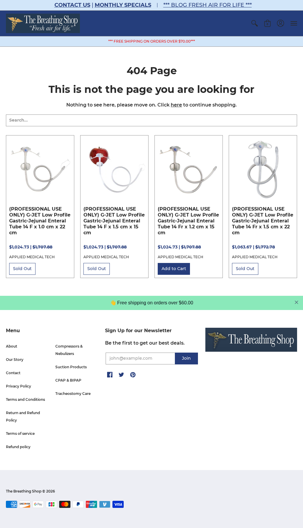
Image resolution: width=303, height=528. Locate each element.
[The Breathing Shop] (43, 23)
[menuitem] (254, 23)
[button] (254, 23)
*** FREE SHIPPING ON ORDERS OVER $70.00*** (151, 41)
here (176, 105)
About (11, 346)
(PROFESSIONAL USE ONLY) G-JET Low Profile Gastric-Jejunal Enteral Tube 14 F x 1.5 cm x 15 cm (114, 220)
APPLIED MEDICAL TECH (32, 257)
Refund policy (18, 447)
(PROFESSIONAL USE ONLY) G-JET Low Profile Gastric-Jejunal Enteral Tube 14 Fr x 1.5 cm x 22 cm (262, 220)
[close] (296, 302)
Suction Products (71, 367)
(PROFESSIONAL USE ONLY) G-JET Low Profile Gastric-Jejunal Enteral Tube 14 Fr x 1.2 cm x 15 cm (188, 220)
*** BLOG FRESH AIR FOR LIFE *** (207, 5)
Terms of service (20, 433)
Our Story (14, 359)
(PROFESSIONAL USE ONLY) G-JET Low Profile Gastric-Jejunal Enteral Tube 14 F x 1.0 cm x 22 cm (39, 220)
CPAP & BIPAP (68, 380)
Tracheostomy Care (73, 393)
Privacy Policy (18, 386)
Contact (13, 373)
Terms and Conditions (25, 399)
